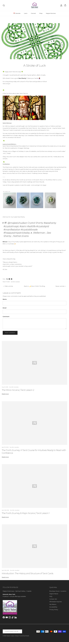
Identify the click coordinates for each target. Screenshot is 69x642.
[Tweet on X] (7, 279)
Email (4, 308)
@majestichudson (17, 223)
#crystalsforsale (29, 229)
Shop (40, 13)
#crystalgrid (42, 226)
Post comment (10, 332)
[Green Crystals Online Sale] (30, 208)
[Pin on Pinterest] (11, 279)
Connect (33, 13)
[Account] (60, 5)
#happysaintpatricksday (17, 232)
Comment (6, 316)
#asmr (23, 226)
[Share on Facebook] (9, 279)
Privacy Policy (53, 609)
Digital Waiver (53, 594)
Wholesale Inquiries (55, 601)
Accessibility (53, 607)
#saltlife (31, 226)
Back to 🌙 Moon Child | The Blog (34, 286)
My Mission (52, 604)
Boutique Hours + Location (57, 591)
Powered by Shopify (24, 635)
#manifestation (12, 229)
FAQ (50, 596)
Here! (44, 185)
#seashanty (50, 223)
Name (5, 299)
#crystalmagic (11, 226)
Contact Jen (53, 599)
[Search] (4, 5)
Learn (25, 13)
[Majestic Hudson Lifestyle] (34, 5)
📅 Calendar (16, 13)
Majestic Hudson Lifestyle (12, 635)
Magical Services (51, 13)
